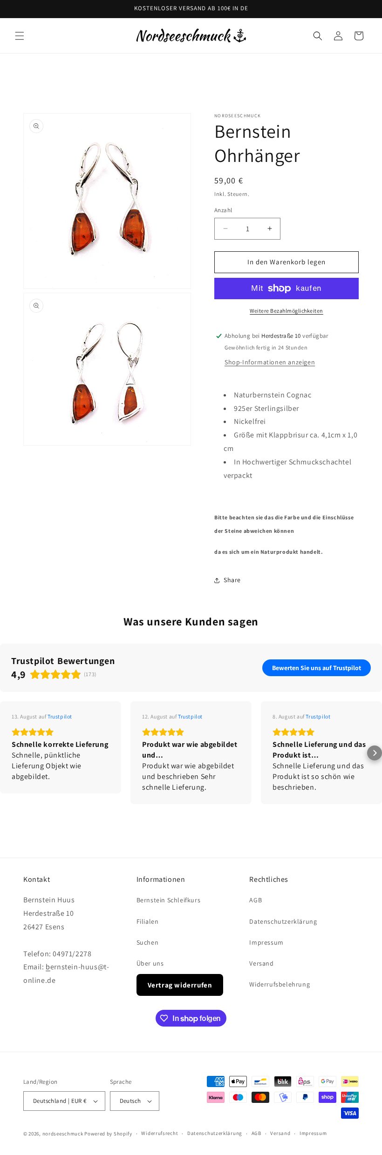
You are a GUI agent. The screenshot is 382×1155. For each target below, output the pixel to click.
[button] (19, 36)
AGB (255, 900)
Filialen (147, 921)
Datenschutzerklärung (283, 921)
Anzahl (223, 210)
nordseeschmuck (62, 1133)
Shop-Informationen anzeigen (270, 362)
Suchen (147, 942)
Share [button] (232, 580)
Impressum (266, 942)
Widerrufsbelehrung (279, 984)
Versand (261, 963)
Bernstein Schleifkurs (168, 900)
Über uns (150, 963)
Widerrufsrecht (159, 1133)
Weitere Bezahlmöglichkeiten (286, 310)
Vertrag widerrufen (180, 984)
